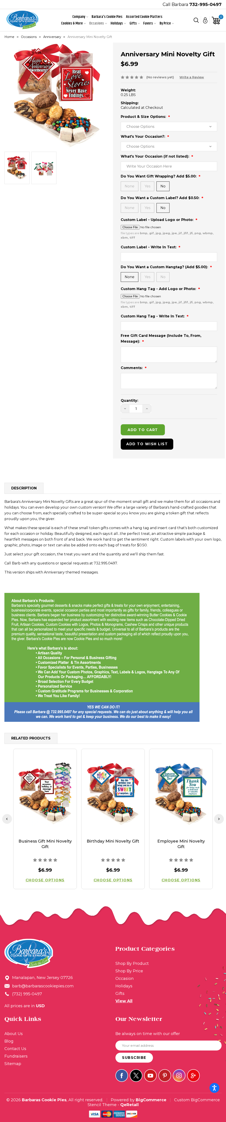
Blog (8, 1041)
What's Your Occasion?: (143, 136)
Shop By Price (129, 971)
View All (123, 1001)
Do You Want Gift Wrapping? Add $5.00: (159, 176)
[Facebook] (121, 1075)
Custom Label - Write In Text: (149, 247)
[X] (136, 1075)
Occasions (96, 23)
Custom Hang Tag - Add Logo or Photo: (159, 289)
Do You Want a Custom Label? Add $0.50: (160, 198)
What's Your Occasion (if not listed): (155, 156)
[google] (193, 1075)
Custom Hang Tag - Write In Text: (153, 316)
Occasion (124, 978)
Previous (7, 819)
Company (78, 17)
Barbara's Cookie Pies (107, 17)
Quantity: (129, 400)
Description (24, 488)
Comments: (132, 368)
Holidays (117, 23)
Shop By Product (132, 963)
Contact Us (15, 1048)
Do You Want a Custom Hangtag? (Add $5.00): (165, 267)
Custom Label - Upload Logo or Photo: (157, 220)
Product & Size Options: (144, 117)
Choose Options (45, 880)
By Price (165, 23)
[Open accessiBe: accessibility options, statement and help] (214, 1088)
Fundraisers (16, 1056)
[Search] (196, 20)
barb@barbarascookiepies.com (43, 986)
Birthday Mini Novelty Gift (113, 841)
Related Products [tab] (31, 738)
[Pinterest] (164, 1075)
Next (219, 819)
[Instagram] (179, 1075)
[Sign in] (205, 20)
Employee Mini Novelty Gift (181, 844)
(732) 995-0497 (27, 994)
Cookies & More (72, 23)
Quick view (45, 794)
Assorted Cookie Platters (144, 17)
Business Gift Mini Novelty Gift (45, 844)
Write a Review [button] (191, 77)
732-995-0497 (205, 4)
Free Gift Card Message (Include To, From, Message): (161, 338)
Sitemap (12, 1063)
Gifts (133, 23)
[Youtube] (150, 1075)
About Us (13, 1033)
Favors (148, 23)
